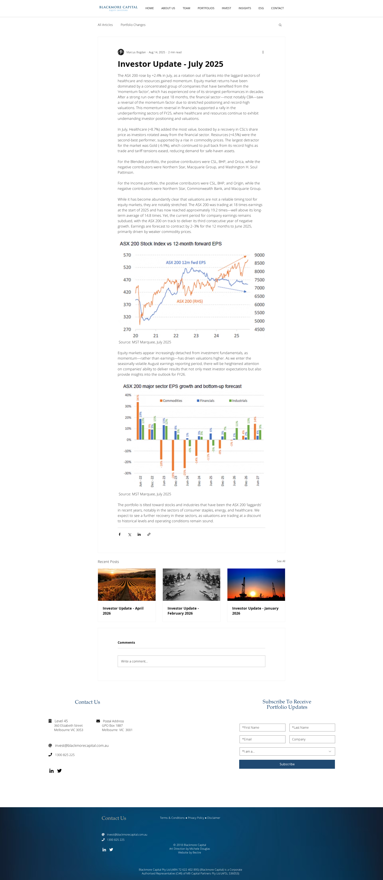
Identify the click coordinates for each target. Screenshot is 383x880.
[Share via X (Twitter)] (129, 534)
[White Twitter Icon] (111, 849)
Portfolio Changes (133, 25)
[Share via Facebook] (119, 534)
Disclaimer (213, 818)
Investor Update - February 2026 (183, 611)
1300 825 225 (61, 755)
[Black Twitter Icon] (59, 771)
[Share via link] (149, 534)
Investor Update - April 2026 (123, 611)
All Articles (105, 25)
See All (281, 561)
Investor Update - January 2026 (255, 611)
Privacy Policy (196, 818)
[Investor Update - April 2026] (127, 585)
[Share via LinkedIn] (139, 534)
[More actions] (263, 52)
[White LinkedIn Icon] (104, 849)
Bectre (197, 852)
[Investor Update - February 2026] (191, 585)
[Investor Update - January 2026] (256, 585)
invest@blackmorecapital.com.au (78, 745)
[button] (280, 24)
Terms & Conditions (172, 818)
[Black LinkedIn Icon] (51, 771)
